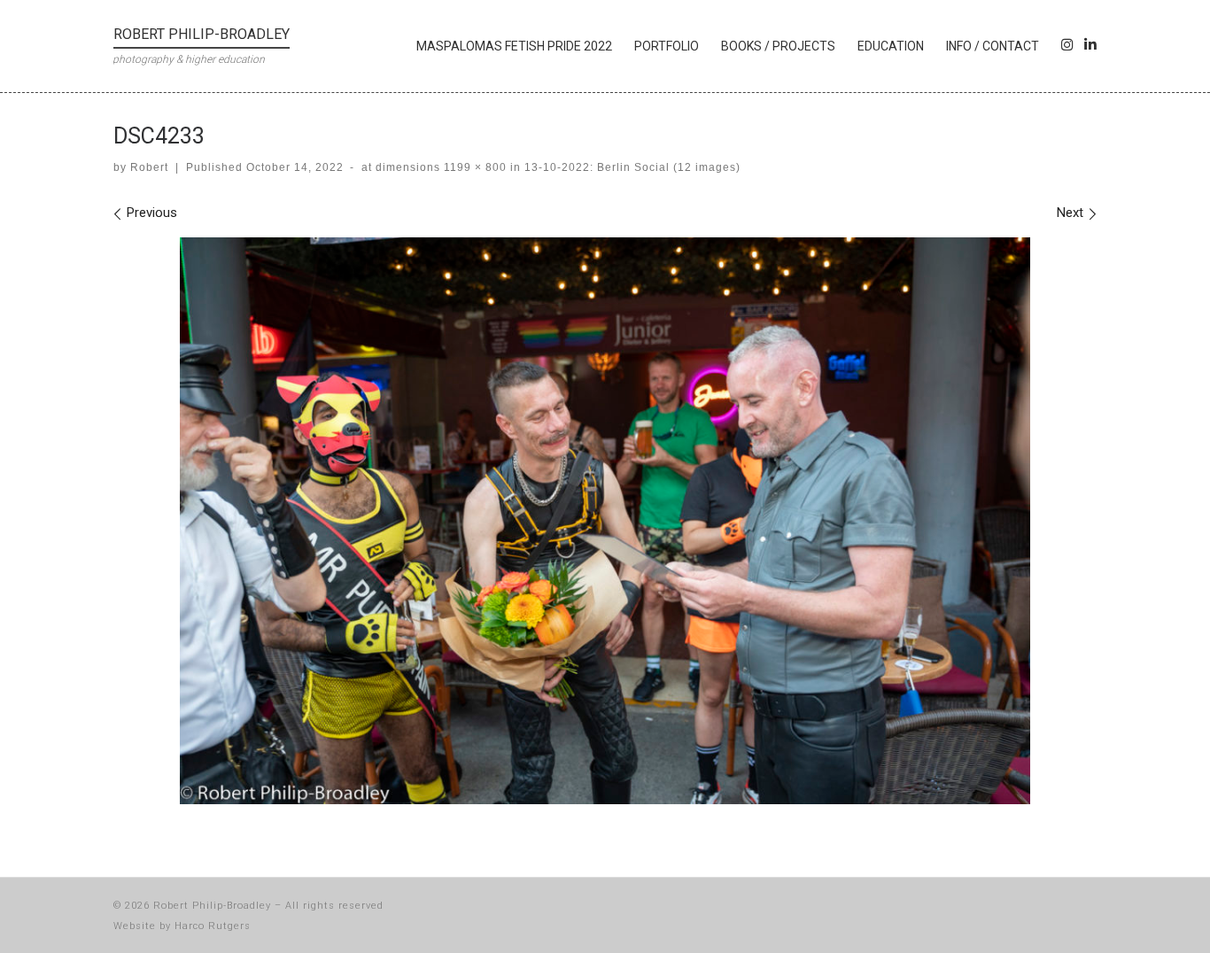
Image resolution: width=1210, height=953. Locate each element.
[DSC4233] (605, 520)
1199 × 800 (473, 167)
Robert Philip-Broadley (212, 905)
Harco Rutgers (213, 926)
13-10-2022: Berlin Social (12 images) (631, 167)
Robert (149, 167)
